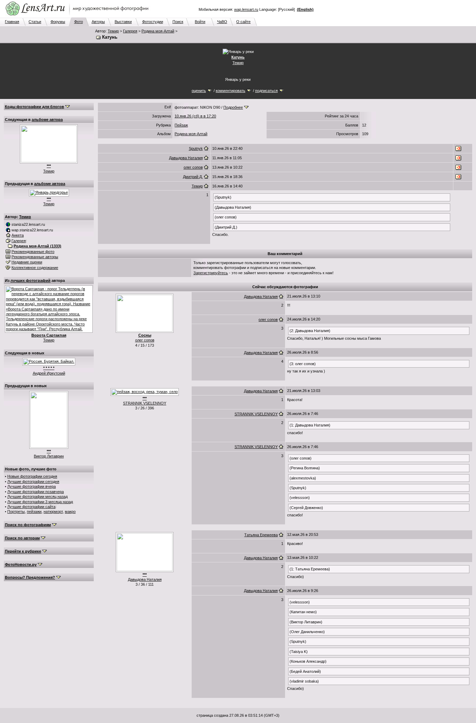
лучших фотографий (30, 280)
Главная (12, 22)
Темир (113, 31)
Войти (200, 22)
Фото (78, 22)
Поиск (177, 22)
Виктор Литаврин (49, 456)
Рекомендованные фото (32, 251)
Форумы (58, 22)
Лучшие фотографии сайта (31, 507)
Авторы (98, 22)
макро (70, 511)
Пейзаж (181, 125)
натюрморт (53, 511)
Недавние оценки (26, 262)
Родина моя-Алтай (157, 31)
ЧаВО (222, 22)
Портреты (16, 511)
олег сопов (193, 167)
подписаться (266, 91)
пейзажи (34, 511)
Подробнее (233, 107)
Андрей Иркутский (49, 373)
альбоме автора (47, 119)
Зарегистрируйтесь (210, 273)
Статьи (35, 22)
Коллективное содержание (34, 268)
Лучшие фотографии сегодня (33, 481)
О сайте (243, 22)
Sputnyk (196, 148)
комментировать (230, 91)
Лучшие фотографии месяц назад (37, 496)
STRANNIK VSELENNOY (144, 403)
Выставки (123, 22)
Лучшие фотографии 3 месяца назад (40, 502)
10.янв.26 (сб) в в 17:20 (195, 116)
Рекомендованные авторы (34, 257)
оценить (199, 91)
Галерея (130, 31)
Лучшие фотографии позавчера (35, 492)
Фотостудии (152, 22)
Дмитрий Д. (193, 177)
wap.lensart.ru (246, 9)
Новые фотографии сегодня (32, 476)
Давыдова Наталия (186, 158)
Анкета (17, 235)
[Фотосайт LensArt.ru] (78, 16)
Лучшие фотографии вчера (31, 486)
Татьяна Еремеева (261, 535)
